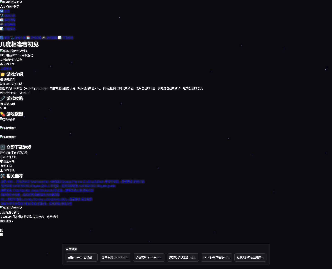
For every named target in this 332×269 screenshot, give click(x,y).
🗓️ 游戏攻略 (7, 19)
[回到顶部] (1, 234)
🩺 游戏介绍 (7, 15)
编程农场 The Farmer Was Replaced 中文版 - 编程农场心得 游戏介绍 (150, 257)
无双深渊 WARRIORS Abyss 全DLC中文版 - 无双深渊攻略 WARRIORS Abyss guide (116, 257)
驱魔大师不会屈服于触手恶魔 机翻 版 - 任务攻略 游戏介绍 (251, 257)
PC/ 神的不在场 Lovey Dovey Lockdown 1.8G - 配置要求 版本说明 (217, 257)
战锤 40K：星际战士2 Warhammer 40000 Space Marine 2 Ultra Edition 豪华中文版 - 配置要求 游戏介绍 (83, 257)
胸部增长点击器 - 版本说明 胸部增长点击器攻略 (184, 257)
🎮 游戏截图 (7, 24)
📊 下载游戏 (7, 28)
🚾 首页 (5, 11)
